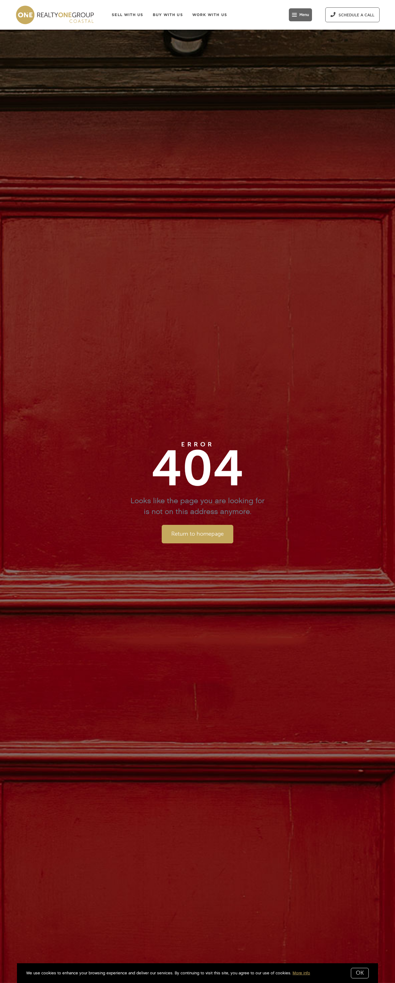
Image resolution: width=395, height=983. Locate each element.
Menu (304, 15)
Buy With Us (168, 15)
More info (301, 973)
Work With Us (209, 15)
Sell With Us (127, 15)
